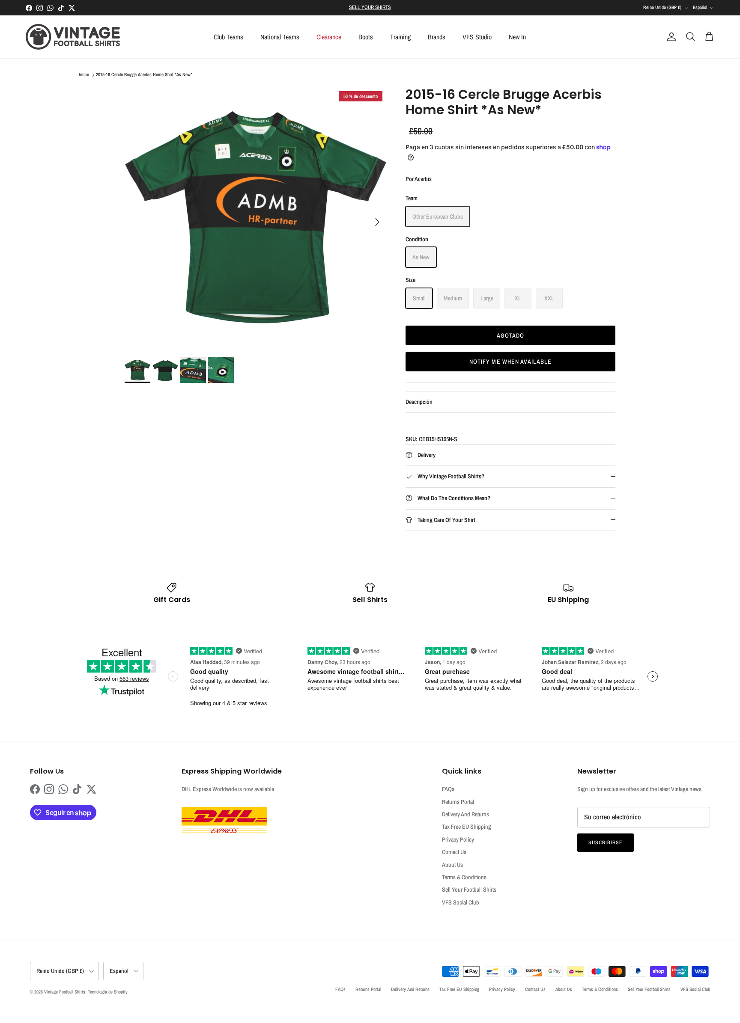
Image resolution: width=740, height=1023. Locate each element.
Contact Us (454, 852)
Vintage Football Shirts (64, 992)
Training (400, 37)
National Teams (279, 37)
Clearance (328, 37)
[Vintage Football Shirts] (73, 37)
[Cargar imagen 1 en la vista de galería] (256, 218)
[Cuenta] (670, 37)
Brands (436, 37)
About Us (452, 865)
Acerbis (423, 179)
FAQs (448, 789)
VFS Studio (477, 37)
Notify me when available (510, 361)
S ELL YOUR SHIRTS (370, 7)
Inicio (84, 75)
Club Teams (228, 37)
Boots (365, 37)
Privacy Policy (458, 839)
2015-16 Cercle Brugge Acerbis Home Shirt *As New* (144, 75)
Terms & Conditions (464, 877)
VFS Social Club (460, 902)
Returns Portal (458, 802)
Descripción (419, 402)
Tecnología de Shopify (108, 992)
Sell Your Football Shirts (469, 889)
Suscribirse (605, 842)
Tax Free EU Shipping (466, 826)
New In (517, 37)
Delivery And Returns (465, 814)
